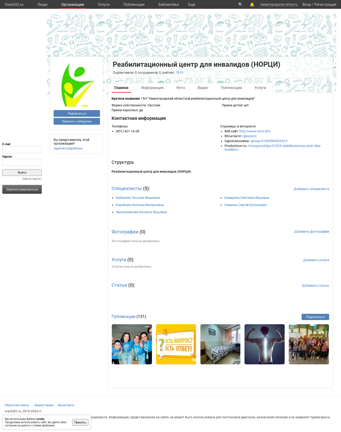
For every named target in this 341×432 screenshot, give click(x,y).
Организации (72, 4)
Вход (306, 4)
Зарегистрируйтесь (68, 148)
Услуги (103, 4)
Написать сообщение (77, 121)
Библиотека (168, 4)
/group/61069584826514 (268, 141)
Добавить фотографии (311, 231)
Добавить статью (315, 285)
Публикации (134, 4)
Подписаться (77, 113)
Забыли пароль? (32, 178)
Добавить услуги (316, 260)
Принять (80, 422)
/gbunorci (249, 136)
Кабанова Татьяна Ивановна (138, 198)
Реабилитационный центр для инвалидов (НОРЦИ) (151, 171)
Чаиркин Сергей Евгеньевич (245, 205)
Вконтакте (66, 405)
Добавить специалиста (311, 189)
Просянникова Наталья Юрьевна (141, 212)
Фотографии (125, 232)
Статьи (119, 285)
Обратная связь (17, 405)
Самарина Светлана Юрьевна (246, 198)
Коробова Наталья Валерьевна (140, 205)
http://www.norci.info (254, 131)
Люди (42, 4)
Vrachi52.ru (14, 4)
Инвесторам (44, 405)
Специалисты (127, 188)
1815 (179, 72)
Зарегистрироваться (22, 189)
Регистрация (325, 4)
